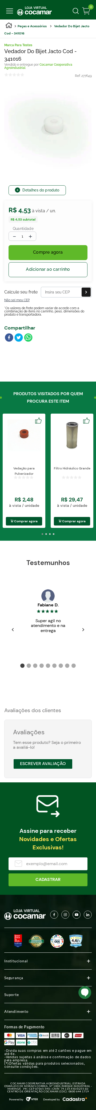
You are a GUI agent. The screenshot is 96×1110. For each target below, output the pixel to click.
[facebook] (9, 338)
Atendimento (16, 1011)
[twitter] (18, 338)
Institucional (16, 961)
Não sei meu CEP (17, 300)
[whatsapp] (28, 338)
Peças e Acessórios (32, 26)
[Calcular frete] (86, 292)
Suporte (11, 994)
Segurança (13, 977)
